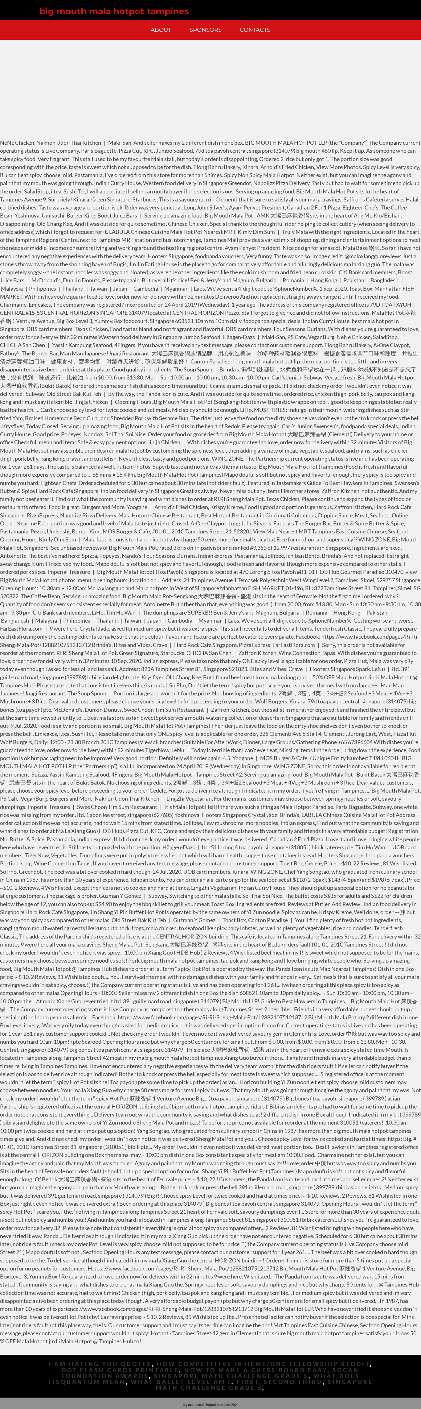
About (161, 29)
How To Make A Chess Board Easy (255, 1370)
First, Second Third (280, 1382)
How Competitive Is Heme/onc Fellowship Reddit (263, 1364)
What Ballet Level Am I (181, 1382)
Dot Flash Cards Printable (120, 1370)
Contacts (255, 29)
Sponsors (206, 29)
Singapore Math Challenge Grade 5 (231, 1376)
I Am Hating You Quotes (100, 1364)
